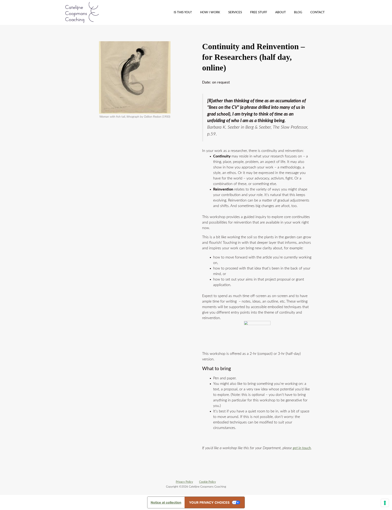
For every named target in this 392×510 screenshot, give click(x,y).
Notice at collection (166, 502)
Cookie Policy (207, 482)
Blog (298, 12)
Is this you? (183, 12)
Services (235, 12)
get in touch (302, 448)
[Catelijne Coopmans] (83, 12)
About (280, 12)
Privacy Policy (184, 482)
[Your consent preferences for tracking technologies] (385, 503)
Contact (317, 12)
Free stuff (258, 12)
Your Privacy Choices (209, 502)
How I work (210, 12)
